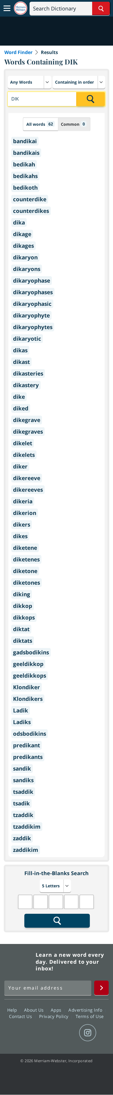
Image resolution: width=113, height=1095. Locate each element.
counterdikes (31, 211)
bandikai (25, 141)
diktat (21, 629)
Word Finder (18, 52)
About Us (34, 1010)
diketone (25, 571)
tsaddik (23, 792)
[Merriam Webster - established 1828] (20, 8)
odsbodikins (29, 733)
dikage (22, 234)
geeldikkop (28, 664)
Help (13, 1010)
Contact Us (21, 1016)
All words (39, 124)
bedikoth (25, 187)
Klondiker (26, 687)
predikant (26, 745)
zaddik (22, 838)
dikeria (22, 501)
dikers (21, 524)
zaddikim (25, 850)
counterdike (29, 199)
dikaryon (25, 257)
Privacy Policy (54, 1016)
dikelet (22, 443)
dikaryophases (33, 292)
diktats (22, 641)
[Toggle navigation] (7, 8)
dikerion (24, 513)
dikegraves (28, 431)
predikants (28, 757)
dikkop (22, 606)
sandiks (23, 780)
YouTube (66, 1033)
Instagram (87, 1033)
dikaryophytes (32, 327)
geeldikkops (29, 675)
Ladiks (22, 722)
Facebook (25, 1033)
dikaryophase (31, 280)
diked (20, 408)
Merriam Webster (19, 961)
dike (19, 397)
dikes (20, 536)
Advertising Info (86, 1010)
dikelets (24, 455)
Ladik (20, 710)
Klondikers (28, 699)
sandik (22, 768)
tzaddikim (27, 826)
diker (20, 466)
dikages (23, 245)
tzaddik (23, 815)
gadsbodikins (31, 652)
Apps (57, 1010)
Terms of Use (90, 1016)
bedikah (24, 164)
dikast (21, 362)
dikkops (24, 617)
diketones (26, 582)
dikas (20, 350)
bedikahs (25, 176)
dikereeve (26, 478)
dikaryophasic (32, 304)
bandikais (26, 153)
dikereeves (28, 489)
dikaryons (26, 269)
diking (21, 594)
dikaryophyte (31, 315)
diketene (25, 548)
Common (73, 124)
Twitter (45, 1033)
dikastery (26, 385)
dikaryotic (27, 338)
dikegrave (26, 420)
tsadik (21, 803)
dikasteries (28, 373)
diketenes (26, 559)
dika (19, 222)
